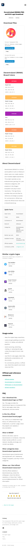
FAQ (3, 536)
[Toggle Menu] (25, 4)
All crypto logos (6, 534)
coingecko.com (20, 246)
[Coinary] (3, 4)
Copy (7, 51)
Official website (9, 379)
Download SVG (10, 61)
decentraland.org (20, 243)
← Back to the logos (8, 505)
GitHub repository (10, 387)
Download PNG (10, 48)
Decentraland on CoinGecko (13, 382)
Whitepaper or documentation (13, 384)
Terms (3, 538)
